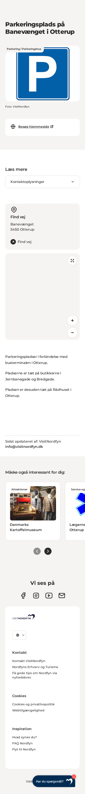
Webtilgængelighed (28, 710)
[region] (42, 296)
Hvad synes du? (24, 737)
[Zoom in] (72, 320)
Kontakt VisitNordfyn (28, 661)
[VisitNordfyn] (23, 616)
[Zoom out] (72, 332)
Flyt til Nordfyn (24, 749)
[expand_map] (72, 260)
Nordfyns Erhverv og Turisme (35, 667)
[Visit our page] (23, 595)
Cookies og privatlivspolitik (33, 704)
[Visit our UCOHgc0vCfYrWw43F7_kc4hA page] (49, 595)
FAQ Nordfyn (22, 743)
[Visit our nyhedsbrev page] (62, 595)
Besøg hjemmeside (33, 127)
